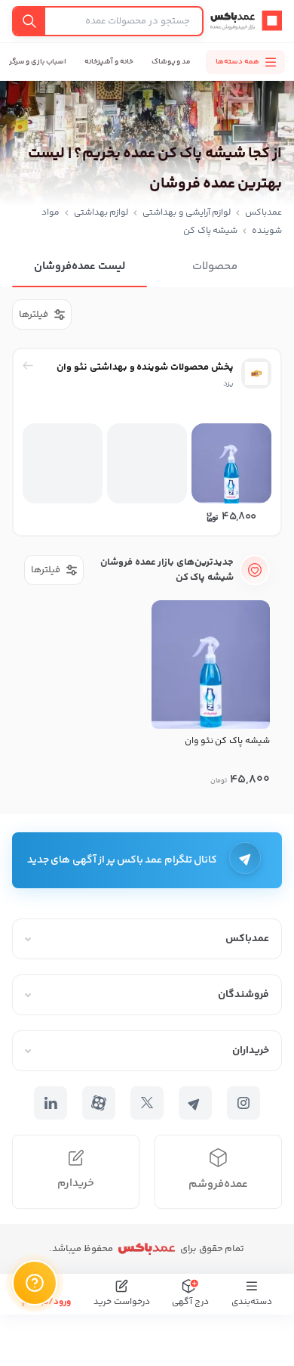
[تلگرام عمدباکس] (195, 1103)
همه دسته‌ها (237, 62)
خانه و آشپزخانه (108, 62)
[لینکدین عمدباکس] (50, 1103)
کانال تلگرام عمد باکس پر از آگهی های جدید (122, 860)
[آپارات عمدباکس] (98, 1103)
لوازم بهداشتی (101, 213)
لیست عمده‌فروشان (79, 266)
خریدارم (75, 1183)
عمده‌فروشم (218, 1184)
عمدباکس (263, 213)
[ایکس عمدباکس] (147, 1103)
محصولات (214, 266)
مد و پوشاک (171, 62)
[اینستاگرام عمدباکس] (243, 1103)
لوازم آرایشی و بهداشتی (186, 213)
